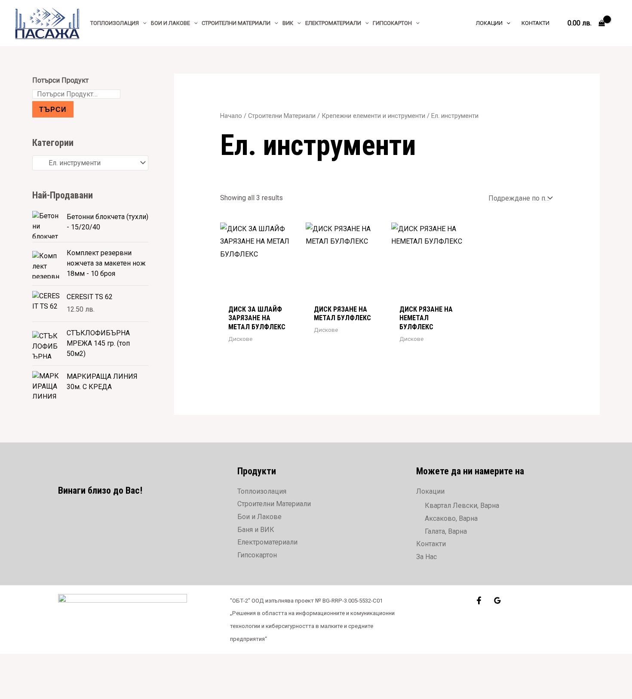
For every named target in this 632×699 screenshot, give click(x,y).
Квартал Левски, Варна (462, 505)
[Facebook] (479, 600)
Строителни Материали (282, 116)
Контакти (431, 544)
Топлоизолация (261, 491)
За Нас (426, 557)
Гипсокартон (257, 555)
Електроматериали (267, 542)
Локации (430, 491)
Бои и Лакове (259, 517)
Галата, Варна (446, 531)
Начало (231, 116)
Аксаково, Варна (451, 518)
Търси (53, 109)
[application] (143, 23)
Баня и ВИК (255, 530)
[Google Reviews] (497, 600)
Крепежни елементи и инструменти (373, 116)
